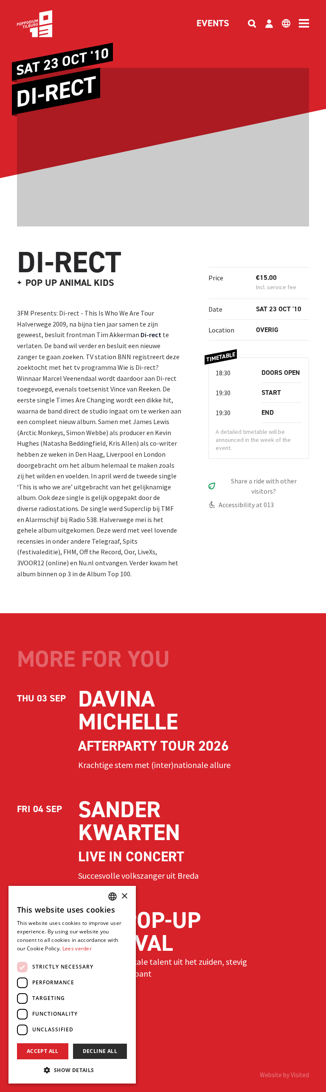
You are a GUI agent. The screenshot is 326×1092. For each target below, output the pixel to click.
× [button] (124, 896)
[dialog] (72, 985)
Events (213, 24)
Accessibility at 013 (246, 504)
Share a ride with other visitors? (264, 486)
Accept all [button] (43, 1051)
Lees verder (77, 948)
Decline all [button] (100, 1051)
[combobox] (112, 896)
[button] (72, 1070)
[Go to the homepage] (47, 23)
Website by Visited (284, 1075)
